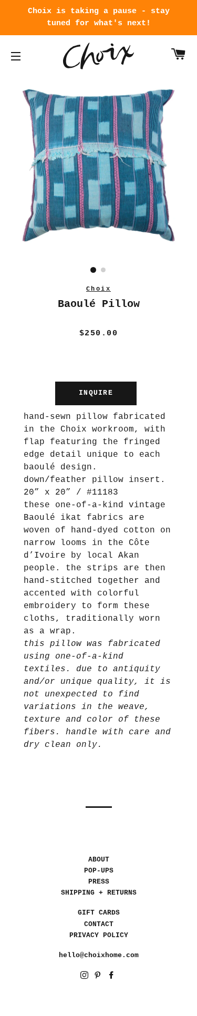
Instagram (85, 977)
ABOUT (98, 860)
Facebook (112, 977)
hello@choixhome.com (99, 955)
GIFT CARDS (99, 913)
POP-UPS (98, 871)
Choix (98, 56)
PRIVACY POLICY (98, 935)
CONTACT (98, 924)
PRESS (98, 882)
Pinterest (98, 977)
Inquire (96, 393)
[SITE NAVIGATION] (16, 56)
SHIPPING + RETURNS (99, 893)
